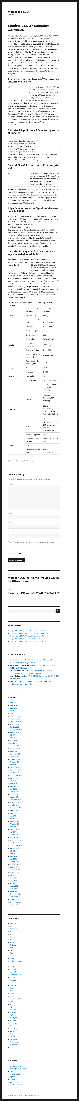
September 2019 (16, 730)
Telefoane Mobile (16, 1085)
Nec (11, 1004)
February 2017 (15, 794)
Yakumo (13, 1047)
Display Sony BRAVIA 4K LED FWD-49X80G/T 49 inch (30, 641)
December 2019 (15, 722)
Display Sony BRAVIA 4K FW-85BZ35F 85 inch (27, 639)
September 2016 (16, 808)
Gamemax (14, 964)
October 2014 (15, 843)
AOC (11, 931)
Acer (11, 926)
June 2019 (13, 738)
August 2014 (14, 848)
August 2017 (14, 778)
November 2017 (15, 770)
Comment (12, 484)
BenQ (12, 948)
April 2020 (14, 711)
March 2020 (14, 713)
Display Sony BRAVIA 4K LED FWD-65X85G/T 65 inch (30, 633)
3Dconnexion (15, 923)
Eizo (11, 953)
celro (12, 461)
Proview (13, 1020)
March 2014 (14, 862)
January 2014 (14, 867)
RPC (11, 1026)
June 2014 (13, 854)
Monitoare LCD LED (17, 999)
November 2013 (15, 872)
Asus (11, 940)
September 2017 (16, 775)
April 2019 (14, 743)
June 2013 (13, 878)
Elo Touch (14, 956)
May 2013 (13, 881)
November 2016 (15, 802)
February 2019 (15, 748)
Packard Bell (15, 1010)
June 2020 (13, 705)
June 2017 (13, 784)
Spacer (12, 1037)
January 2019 (14, 751)
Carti (12, 1071)
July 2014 (13, 851)
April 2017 (13, 789)
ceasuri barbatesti (17, 1074)
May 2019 (13, 740)
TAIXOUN (13, 1039)
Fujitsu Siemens (16, 961)
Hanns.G (13, 972)
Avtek (12, 942)
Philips (12, 1015)
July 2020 (13, 703)
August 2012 (14, 905)
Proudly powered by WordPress (29, 1095)
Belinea (13, 945)
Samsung (30, 461)
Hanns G (13, 969)
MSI (11, 1002)
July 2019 (13, 735)
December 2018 (15, 754)
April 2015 (13, 832)
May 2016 (13, 816)
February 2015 (15, 837)
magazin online (16, 1082)
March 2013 (14, 886)
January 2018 (15, 765)
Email (10, 523)
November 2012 (15, 897)
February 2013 (15, 889)
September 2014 (16, 846)
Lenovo (12, 993)
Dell (11, 950)
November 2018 (15, 757)
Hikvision (14, 977)
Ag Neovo (13, 929)
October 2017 (14, 773)
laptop (12, 1077)
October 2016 (15, 805)
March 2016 (14, 821)
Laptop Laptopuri (16, 1079)
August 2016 (14, 810)
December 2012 (15, 894)
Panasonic (14, 1012)
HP (11, 983)
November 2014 (15, 840)
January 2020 (15, 719)
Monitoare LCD (18, 11)
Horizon (13, 980)
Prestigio (13, 1018)
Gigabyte (13, 967)
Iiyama (12, 988)
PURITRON (14, 1023)
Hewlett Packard (16, 975)
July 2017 (13, 781)
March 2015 (14, 835)
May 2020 (13, 708)
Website (11, 532)
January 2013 (14, 891)
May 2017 (13, 786)
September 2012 (16, 902)
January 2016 (14, 827)
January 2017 (14, 797)
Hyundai (13, 985)
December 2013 (15, 870)
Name (10, 513)
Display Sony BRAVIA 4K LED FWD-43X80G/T (27, 636)
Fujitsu (12, 958)
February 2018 (15, 762)
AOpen (12, 934)
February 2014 (15, 864)
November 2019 (15, 724)
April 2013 (14, 883)
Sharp (12, 1031)
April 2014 (14, 859)
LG (11, 996)
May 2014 (13, 856)
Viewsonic (14, 1042)
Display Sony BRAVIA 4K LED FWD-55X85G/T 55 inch (30, 630)
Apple (12, 937)
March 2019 (14, 746)
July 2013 (13, 875)
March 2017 (14, 792)
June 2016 (13, 813)
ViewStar (13, 1045)
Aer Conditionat (16, 1066)
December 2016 (15, 800)
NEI (11, 1007)
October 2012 (15, 899)
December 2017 (15, 767)
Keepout (13, 991)
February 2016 (15, 824)
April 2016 (14, 819)
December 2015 (15, 829)
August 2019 (14, 732)
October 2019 (15, 727)
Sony (11, 1034)
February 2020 (15, 716)
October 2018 (15, 759)
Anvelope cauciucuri (18, 1069)
